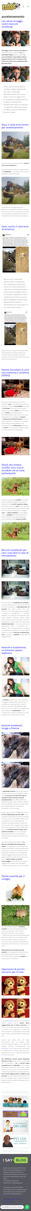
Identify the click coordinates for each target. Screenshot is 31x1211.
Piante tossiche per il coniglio (13, 878)
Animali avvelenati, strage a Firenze (12, 727)
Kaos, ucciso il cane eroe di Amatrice (15, 228)
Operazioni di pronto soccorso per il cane (13, 970)
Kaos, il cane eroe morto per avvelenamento (15, 126)
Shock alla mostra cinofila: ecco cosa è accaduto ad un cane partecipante (13, 469)
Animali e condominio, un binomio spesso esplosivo (14, 650)
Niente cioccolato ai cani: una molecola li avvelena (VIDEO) (15, 372)
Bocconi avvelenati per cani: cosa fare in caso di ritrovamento (15, 552)
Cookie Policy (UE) (8, 1202)
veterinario (5, 1048)
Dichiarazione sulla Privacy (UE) (12, 1199)
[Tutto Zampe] (11, 6)
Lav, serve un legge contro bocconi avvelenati (12, 23)
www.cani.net (9, 1021)
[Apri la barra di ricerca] (23, 7)
